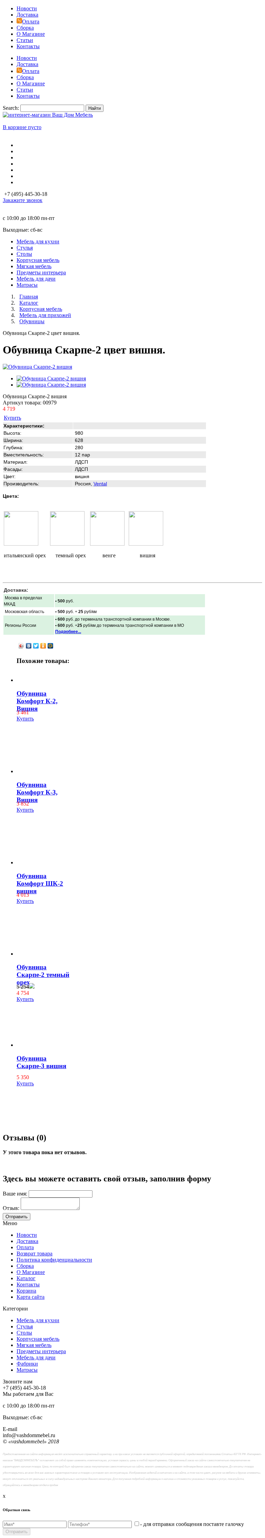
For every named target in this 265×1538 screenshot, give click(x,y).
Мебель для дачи (36, 1357)
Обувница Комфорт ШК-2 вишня (40, 883)
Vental (100, 483)
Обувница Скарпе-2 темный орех (43, 974)
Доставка (27, 15)
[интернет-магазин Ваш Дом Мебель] (48, 115)
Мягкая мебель (34, 1345)
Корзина (26, 1291)
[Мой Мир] (50, 645)
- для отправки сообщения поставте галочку (192, 1524)
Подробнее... (68, 631)
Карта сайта (31, 1297)
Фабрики (27, 1364)
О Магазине (31, 34)
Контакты (28, 46)
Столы (24, 1333)
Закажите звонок (22, 200)
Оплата (30, 21)
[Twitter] (36, 645)
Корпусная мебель (38, 1339)
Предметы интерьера (41, 1351)
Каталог (26, 1278)
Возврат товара (34, 1253)
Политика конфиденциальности (54, 1260)
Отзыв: (11, 1208)
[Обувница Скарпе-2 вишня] (37, 367)
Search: (11, 108)
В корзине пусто (22, 127)
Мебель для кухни (38, 1320)
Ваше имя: (15, 1194)
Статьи (25, 40)
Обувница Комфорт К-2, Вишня (37, 701)
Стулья (25, 1326)
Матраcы (27, 1370)
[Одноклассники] (43, 645)
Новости (27, 8)
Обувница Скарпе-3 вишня (41, 1062)
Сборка (25, 28)
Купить (12, 418)
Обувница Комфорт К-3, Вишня (37, 792)
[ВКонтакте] (28, 645)
